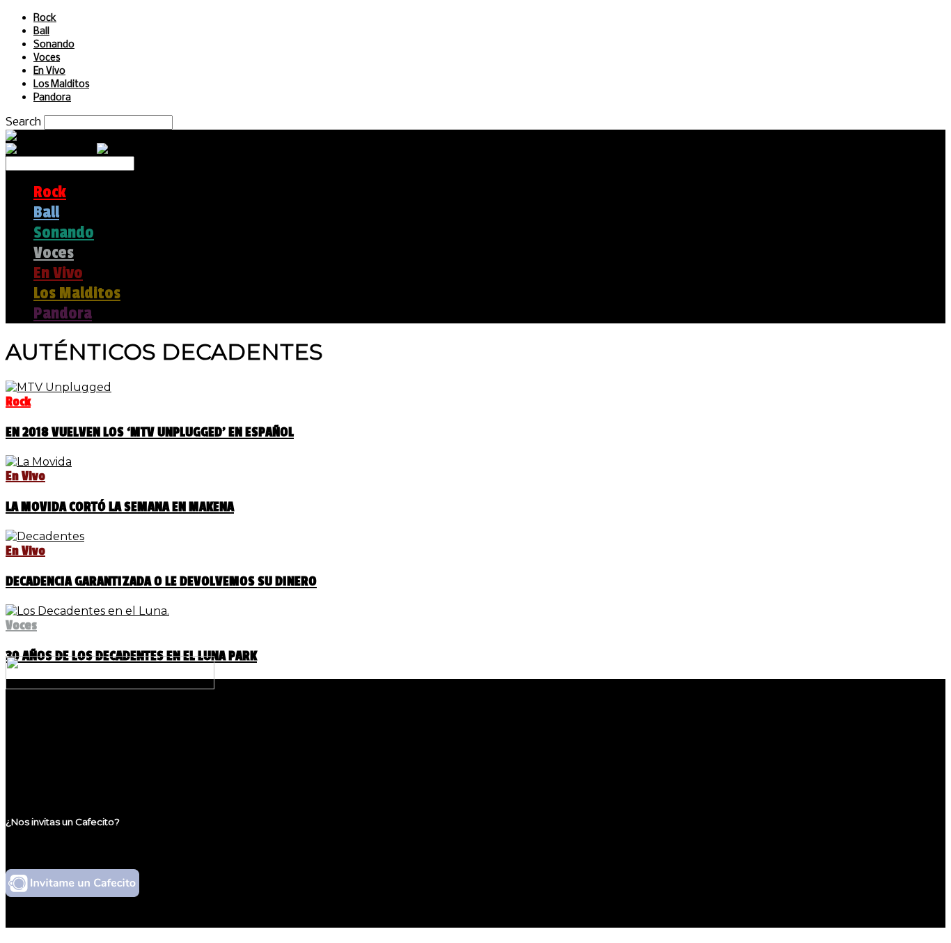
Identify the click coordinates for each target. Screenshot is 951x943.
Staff (46, 756)
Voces (46, 58)
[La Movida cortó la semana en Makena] (39, 461)
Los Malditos (61, 84)
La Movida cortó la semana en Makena (120, 506)
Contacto (59, 769)
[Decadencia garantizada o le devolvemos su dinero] (45, 536)
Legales (54, 743)
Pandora (52, 98)
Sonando (53, 45)
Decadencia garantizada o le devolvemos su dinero (161, 581)
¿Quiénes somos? (81, 730)
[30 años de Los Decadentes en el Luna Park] (87, 611)
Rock (44, 18)
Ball (41, 31)
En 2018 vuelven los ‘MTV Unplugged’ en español (150, 432)
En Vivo (49, 71)
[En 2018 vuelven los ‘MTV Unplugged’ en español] (58, 387)
